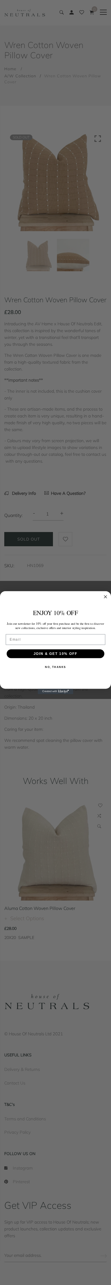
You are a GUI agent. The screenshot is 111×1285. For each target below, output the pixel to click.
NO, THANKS (55, 667)
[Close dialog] (105, 596)
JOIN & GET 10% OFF (55, 653)
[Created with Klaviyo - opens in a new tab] (55, 691)
